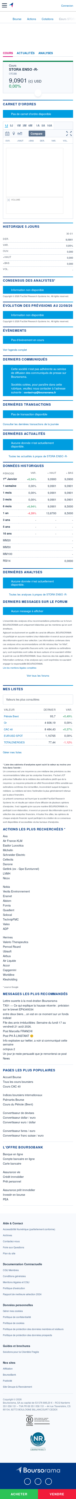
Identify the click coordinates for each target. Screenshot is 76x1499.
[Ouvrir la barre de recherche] (51, 5)
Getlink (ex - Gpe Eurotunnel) (21, 869)
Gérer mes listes (12, 752)
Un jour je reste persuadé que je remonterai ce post (35, 1054)
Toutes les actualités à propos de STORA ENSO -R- (38, 456)
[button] (4, 5)
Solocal (7, 915)
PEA (5, 1199)
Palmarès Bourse (13, 1100)
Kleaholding (10, 979)
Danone (8, 864)
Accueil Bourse (12, 1077)
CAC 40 (8, 729)
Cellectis (8, 859)
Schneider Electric (14, 855)
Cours (8, 53)
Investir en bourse (14, 1195)
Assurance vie (11, 1172)
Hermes (8, 937)
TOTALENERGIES (14, 742)
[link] (29, 1229)
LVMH (6, 873)
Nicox (6, 878)
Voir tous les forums (38, 675)
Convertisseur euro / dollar (19, 1122)
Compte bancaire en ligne (19, 1159)
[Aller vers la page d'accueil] (11, 5)
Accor (6, 965)
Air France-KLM (12, 841)
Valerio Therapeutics (15, 942)
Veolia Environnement (16, 891)
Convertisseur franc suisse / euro (23, 1135)
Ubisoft (7, 951)
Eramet (7, 896)
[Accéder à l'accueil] (5, 19)
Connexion (67, 5)
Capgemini (9, 970)
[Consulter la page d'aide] (56, 5)
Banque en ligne (13, 1154)
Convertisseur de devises (18, 1113)
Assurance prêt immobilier (19, 1190)
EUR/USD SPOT (13, 736)
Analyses (45, 53)
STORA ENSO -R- (23, 69)
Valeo (6, 924)
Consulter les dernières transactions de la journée (31, 424)
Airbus (7, 956)
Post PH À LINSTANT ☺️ (18, 1036)
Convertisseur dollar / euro (19, 1117)
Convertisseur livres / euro (19, 1131)
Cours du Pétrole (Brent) (18, 1104)
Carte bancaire (12, 1163)
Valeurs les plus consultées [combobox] (22, 699)
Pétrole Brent (11, 716)
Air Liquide (9, 961)
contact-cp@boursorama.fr (40, 392)
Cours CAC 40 (12, 1086)
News (6, 1058)
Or (5, 722)
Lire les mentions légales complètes (20, 667)
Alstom (7, 901)
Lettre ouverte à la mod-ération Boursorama (30, 1001)
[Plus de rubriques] (70, 53)
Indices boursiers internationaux (22, 1095)
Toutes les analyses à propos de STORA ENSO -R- (38, 594)
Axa (5, 836)
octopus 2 (9, 1049)
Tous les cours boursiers (18, 1082)
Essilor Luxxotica (13, 845)
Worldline (8, 975)
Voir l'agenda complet (15, 350)
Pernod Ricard (12, 947)
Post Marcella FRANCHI (18, 1031)
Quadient (8, 910)
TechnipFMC (11, 919)
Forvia (7, 905)
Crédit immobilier (13, 1177)
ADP (5, 929)
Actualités (25, 53)
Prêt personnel (12, 1181)
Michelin (8, 850)
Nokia (6, 887)
